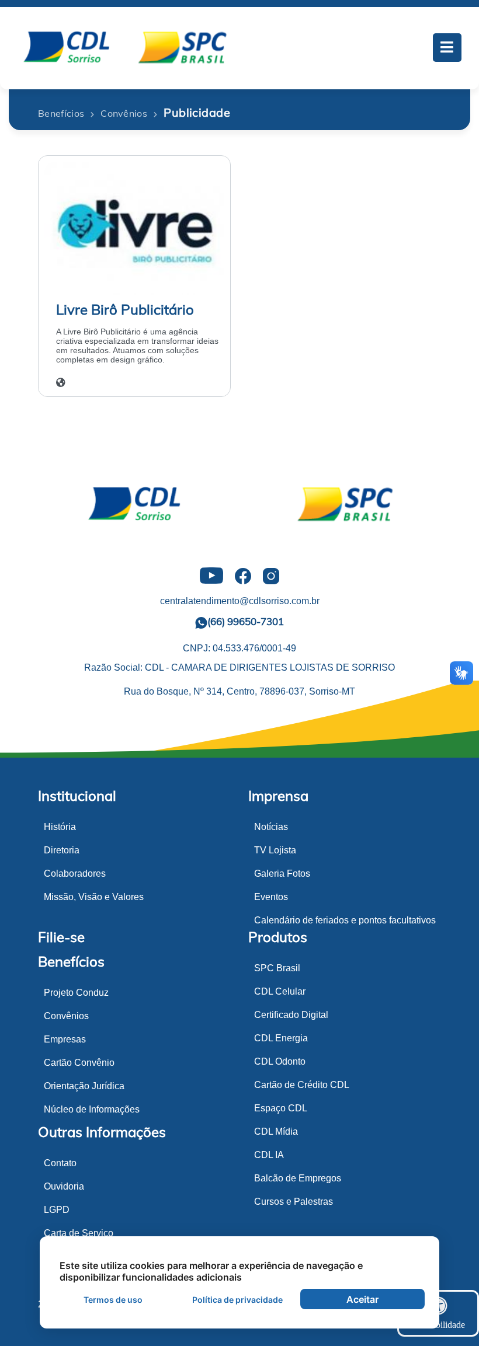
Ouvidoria (64, 1186)
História (60, 827)
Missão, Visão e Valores (94, 897)
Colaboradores (75, 873)
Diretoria (61, 850)
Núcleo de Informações (92, 1109)
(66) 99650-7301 (245, 621)
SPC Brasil (277, 968)
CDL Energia (281, 1038)
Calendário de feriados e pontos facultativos (345, 920)
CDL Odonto (280, 1061)
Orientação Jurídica (84, 1086)
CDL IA (269, 1155)
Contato (60, 1163)
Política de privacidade (237, 1300)
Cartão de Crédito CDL (301, 1085)
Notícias (271, 827)
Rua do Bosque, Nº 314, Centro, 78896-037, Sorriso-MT (239, 691)
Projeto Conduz (76, 993)
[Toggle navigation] (447, 47)
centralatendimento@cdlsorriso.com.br (240, 601)
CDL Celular (280, 991)
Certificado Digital (291, 1015)
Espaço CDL (280, 1108)
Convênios (66, 1016)
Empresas (65, 1039)
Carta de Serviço (78, 1233)
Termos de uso (113, 1300)
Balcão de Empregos (297, 1178)
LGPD (57, 1210)
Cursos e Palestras (293, 1201)
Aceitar (362, 1299)
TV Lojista (275, 850)
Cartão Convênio (79, 1063)
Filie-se (61, 937)
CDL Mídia (276, 1131)
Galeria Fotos (282, 873)
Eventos (271, 897)
